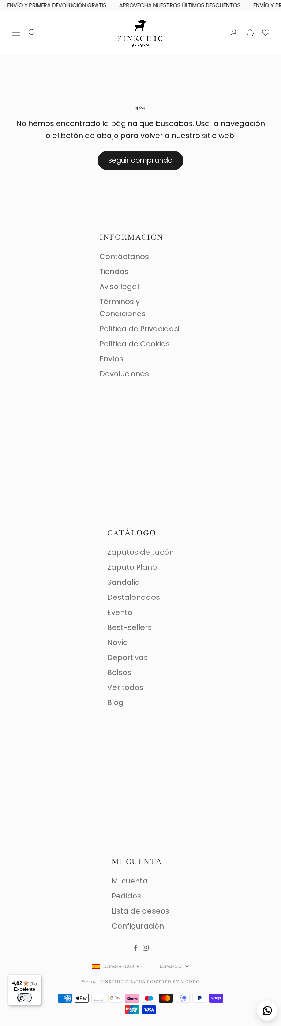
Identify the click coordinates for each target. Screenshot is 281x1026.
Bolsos (119, 672)
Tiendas (114, 271)
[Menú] (37, 978)
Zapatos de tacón (140, 552)
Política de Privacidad (139, 329)
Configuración (138, 926)
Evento (119, 612)
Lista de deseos (140, 911)
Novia (117, 642)
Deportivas (127, 657)
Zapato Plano (132, 567)
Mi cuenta (130, 881)
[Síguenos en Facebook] (135, 947)
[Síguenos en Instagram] (145, 947)
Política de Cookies (135, 344)
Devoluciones (124, 374)
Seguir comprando (140, 160)
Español (170, 966)
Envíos (111, 359)
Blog (115, 702)
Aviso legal (119, 286)
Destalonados (133, 597)
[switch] (24, 997)
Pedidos (126, 896)
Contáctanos (124, 256)
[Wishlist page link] (265, 32)
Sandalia (123, 582)
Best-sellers (129, 627)
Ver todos (125, 687)
